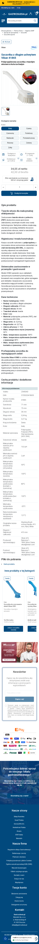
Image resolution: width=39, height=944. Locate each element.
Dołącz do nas (19, 879)
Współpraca (19, 882)
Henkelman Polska (19, 827)
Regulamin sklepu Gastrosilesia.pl (19, 849)
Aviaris (19, 831)
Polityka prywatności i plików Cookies (19, 860)
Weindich (19, 838)
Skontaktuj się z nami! (19, 796)
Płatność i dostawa (19, 857)
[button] (3, 187)
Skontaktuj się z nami (7, 7)
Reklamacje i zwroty (19, 853)
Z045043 (29, 161)
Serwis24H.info (19, 824)
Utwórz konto (19, 901)
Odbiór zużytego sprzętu (19, 871)
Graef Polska (19, 820)
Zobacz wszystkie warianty (13, 629)
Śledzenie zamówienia (19, 894)
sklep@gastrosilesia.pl (19, 925)
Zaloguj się (19, 897)
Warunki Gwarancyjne (19, 868)
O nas (18, 7)
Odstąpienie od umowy (19, 905)
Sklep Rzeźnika (19, 816)
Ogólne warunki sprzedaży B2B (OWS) (19, 864)
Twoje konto (19, 887)
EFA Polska (19, 835)
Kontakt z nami (19, 875)
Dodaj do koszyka (21, 193)
